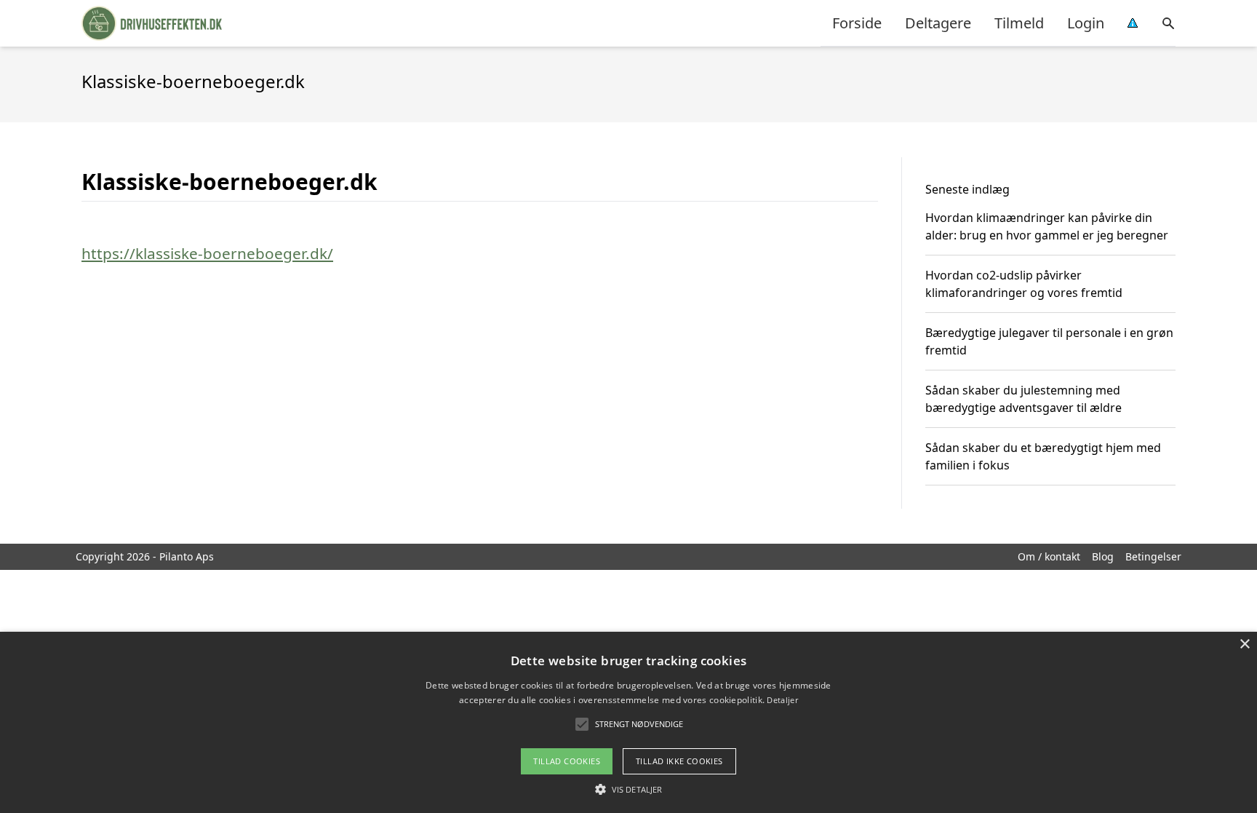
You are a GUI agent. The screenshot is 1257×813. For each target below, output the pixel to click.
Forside (857, 23)
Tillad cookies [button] (566, 761)
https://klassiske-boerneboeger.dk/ (207, 253)
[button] (628, 789)
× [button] (1244, 644)
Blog (1103, 556)
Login (1085, 23)
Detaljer (782, 699)
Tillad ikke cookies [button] (679, 761)
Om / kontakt (1049, 556)
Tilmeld (1019, 23)
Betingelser (1153, 556)
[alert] (628, 722)
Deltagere (938, 23)
